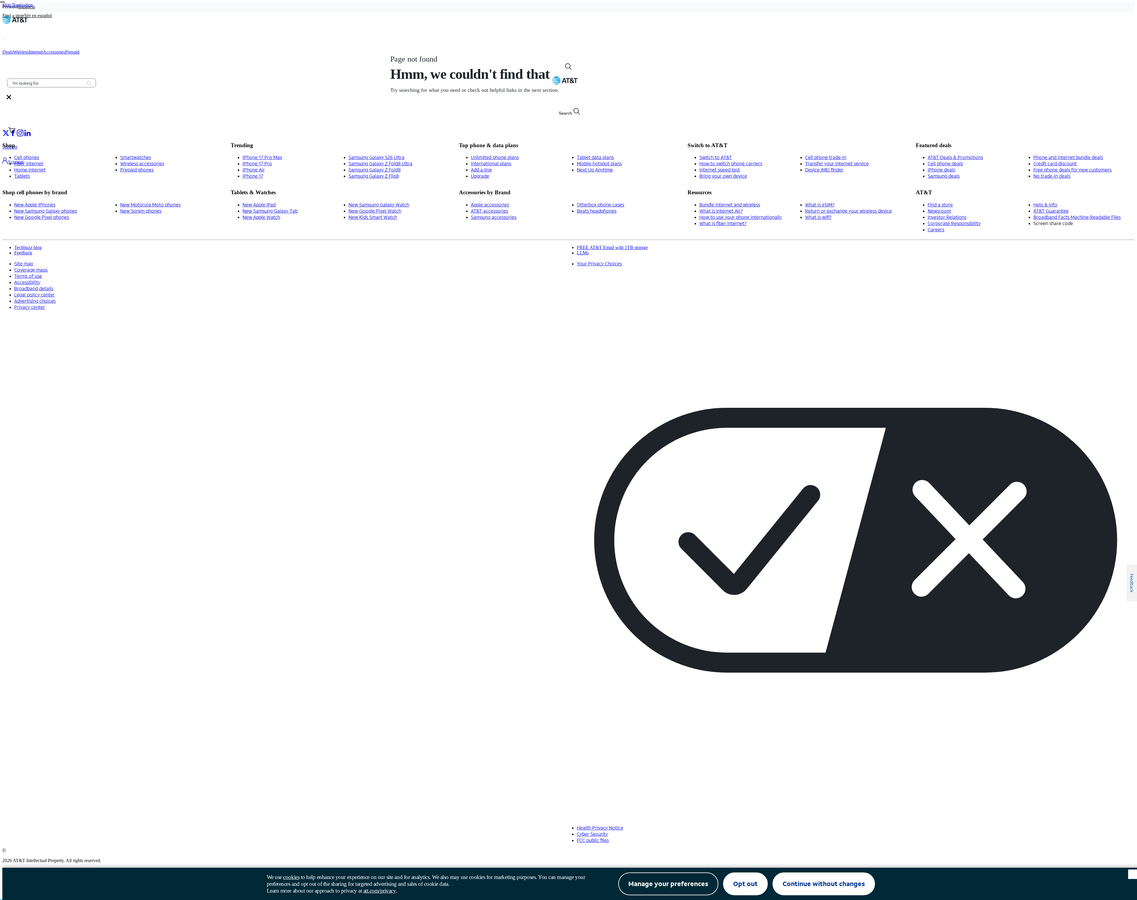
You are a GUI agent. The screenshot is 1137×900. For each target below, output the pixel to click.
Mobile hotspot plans (599, 163)
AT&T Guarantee (1051, 211)
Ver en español (38, 15)
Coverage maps (31, 270)
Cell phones (26, 157)
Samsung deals (944, 176)
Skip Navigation (17, 4)
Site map (23, 263)
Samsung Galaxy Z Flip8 (374, 176)
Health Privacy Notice (600, 827)
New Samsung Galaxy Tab (270, 211)
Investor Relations (947, 217)
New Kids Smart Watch (373, 217)
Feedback (23, 252)
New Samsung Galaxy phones (45, 211)
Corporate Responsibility (954, 223)
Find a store (940, 204)
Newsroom (939, 211)
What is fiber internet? (722, 223)
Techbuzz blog (28, 247)
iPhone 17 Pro (257, 163)
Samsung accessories (493, 217)
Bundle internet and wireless (729, 204)
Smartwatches (135, 157)
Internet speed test (719, 169)
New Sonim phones (140, 211)
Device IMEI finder (824, 169)
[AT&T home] (15, 22)
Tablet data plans (595, 157)
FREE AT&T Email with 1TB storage (612, 247)
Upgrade (480, 176)
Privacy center (29, 307)
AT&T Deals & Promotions (955, 157)
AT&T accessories (489, 211)
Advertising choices (35, 301)
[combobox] (47, 83)
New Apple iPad (259, 204)
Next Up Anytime (595, 169)
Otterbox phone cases (600, 204)
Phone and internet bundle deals (1068, 157)
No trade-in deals (1051, 176)
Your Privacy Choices (599, 263)
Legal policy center (34, 294)
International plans (491, 163)
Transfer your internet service (837, 163)
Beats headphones (596, 211)
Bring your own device (723, 176)
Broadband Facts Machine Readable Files (1077, 217)
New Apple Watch (261, 217)
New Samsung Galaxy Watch (379, 204)
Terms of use (28, 276)
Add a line (481, 169)
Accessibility (27, 282)
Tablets (22, 176)
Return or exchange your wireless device (848, 211)
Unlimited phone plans (495, 157)
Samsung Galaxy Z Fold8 (375, 169)
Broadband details (33, 288)
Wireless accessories (142, 163)
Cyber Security (592, 834)
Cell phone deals (945, 163)
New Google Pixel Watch (375, 211)
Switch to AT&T (715, 157)
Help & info (1045, 204)
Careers (936, 229)
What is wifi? (818, 217)
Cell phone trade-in (825, 157)
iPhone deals (941, 169)
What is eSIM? (819, 204)
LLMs (583, 252)
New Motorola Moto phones (150, 204)
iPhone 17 (253, 176)
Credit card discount (1055, 163)
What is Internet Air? (721, 211)
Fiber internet (28, 163)
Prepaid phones (137, 169)
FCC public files (593, 840)
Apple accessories (490, 204)
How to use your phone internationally (740, 217)
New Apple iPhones (34, 204)
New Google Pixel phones (41, 217)
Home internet (30, 169)
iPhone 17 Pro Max (262, 157)
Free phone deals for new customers (1072, 169)
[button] (10, 38)
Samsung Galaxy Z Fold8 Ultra (380, 163)
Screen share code (1053, 223)
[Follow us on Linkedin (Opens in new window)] (27, 132)
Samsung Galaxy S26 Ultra (376, 157)
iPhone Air (254, 169)
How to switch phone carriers (730, 163)
